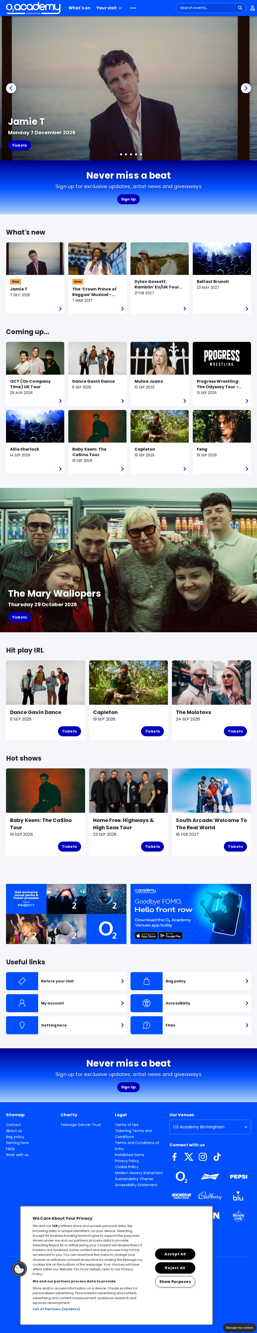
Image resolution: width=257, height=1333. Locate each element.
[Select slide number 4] (131, 154)
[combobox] (207, 8)
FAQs (10, 1148)
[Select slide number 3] (126, 154)
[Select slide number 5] (136, 154)
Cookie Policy (127, 1166)
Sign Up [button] (128, 199)
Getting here (17, 1142)
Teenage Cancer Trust (80, 1124)
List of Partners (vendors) (56, 1309)
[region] (116, 1265)
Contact (13, 1124)
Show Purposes (175, 1281)
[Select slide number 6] (141, 154)
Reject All (175, 1267)
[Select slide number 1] (115, 154)
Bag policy (15, 1136)
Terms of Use (127, 1124)
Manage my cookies (239, 1327)
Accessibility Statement (136, 1184)
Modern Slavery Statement (139, 1172)
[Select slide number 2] (121, 154)
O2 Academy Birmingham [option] (198, 1127)
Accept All (175, 1254)
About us (14, 1130)
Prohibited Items (129, 1154)
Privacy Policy (127, 1160)
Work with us (17, 1154)
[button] (109, 8)
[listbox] (210, 1127)
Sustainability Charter (134, 1178)
